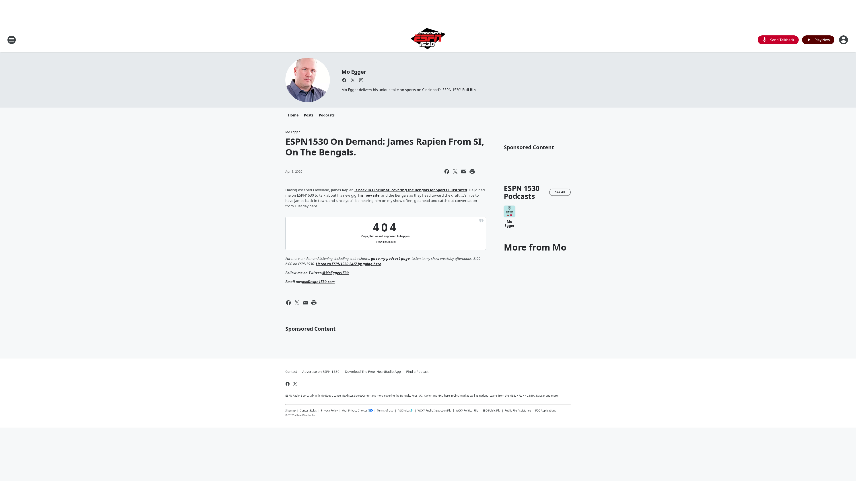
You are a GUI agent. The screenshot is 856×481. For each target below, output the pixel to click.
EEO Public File (491, 410)
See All (560, 192)
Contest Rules (308, 410)
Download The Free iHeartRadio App (373, 371)
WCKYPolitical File (467, 410)
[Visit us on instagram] (361, 80)
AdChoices (404, 410)
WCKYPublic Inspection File (434, 410)
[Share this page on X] (455, 171)
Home (293, 115)
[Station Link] (428, 39)
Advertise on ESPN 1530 (321, 371)
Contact (291, 371)
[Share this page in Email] (464, 171)
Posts (308, 115)
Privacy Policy (329, 410)
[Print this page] (472, 171)
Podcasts (327, 115)
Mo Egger (354, 71)
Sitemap (290, 410)
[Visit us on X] (352, 80)
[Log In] (844, 39)
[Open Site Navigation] (11, 39)
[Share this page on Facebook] (447, 171)
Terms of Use (385, 410)
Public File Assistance (518, 410)
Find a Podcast (417, 371)
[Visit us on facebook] (344, 80)
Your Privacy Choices (355, 410)
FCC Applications (545, 410)
